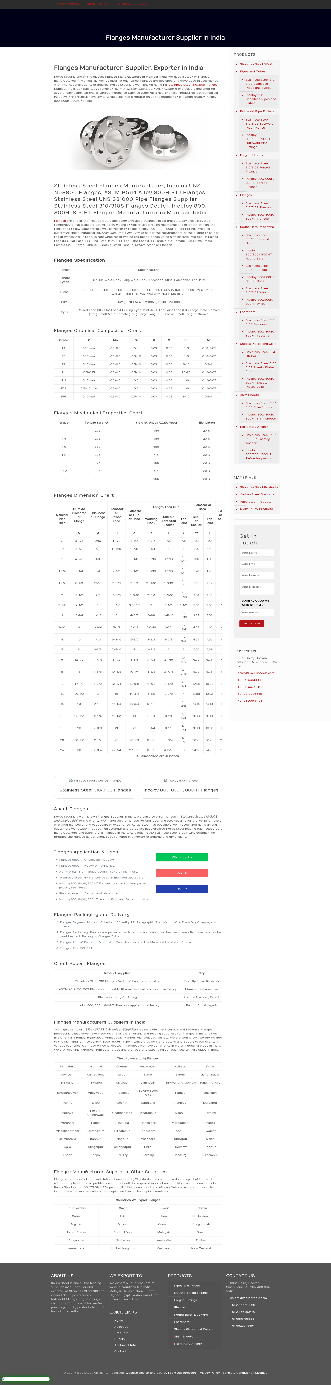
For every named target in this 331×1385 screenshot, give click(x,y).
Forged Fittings (251, 155)
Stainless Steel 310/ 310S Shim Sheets (261, 405)
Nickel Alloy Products (256, 509)
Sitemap (261, 1372)
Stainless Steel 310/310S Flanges (258, 205)
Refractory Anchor (254, 427)
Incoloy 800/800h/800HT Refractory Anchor (260, 454)
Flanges (60, 220)
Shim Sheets (249, 395)
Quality (119, 1339)
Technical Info (125, 1345)
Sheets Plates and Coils (258, 344)
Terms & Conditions (237, 1372)
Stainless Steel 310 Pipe (258, 64)
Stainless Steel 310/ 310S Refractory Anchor (261, 439)
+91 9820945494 (250, 700)
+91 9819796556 (250, 693)
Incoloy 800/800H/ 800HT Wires (260, 301)
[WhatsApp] (263, 4)
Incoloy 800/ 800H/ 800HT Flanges (260, 216)
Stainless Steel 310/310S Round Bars (257, 239)
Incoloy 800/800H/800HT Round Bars (259, 254)
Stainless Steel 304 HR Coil (260, 354)
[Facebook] (268, 4)
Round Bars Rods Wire (257, 227)
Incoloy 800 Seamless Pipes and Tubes (261, 99)
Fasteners (248, 312)
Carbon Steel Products (257, 494)
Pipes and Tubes (253, 71)
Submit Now (251, 623)
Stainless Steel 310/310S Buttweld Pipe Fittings (260, 123)
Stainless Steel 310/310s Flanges (193, 84)
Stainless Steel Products (259, 487)
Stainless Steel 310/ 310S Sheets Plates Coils (261, 367)
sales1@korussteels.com (133, 4)
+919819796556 (67, 4)
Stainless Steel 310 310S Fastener (260, 322)
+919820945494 (96, 4)
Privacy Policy (209, 1372)
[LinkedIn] (278, 4)
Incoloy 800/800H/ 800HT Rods (260, 279)
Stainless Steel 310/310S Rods (257, 268)
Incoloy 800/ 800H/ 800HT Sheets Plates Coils (260, 382)
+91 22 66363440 (250, 687)
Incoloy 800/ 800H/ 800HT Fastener (260, 333)
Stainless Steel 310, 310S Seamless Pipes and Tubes (260, 83)
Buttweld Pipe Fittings (257, 111)
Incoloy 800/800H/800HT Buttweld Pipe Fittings (259, 141)
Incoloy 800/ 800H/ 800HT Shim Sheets (261, 416)
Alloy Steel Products (255, 501)
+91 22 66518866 (250, 680)
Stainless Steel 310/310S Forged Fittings (258, 167)
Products (121, 1333)
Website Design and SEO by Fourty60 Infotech (160, 1372)
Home (118, 1320)
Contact (120, 1351)
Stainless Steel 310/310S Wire (257, 290)
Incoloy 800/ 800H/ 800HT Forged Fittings (260, 183)
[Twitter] (273, 4)
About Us (121, 1326)
